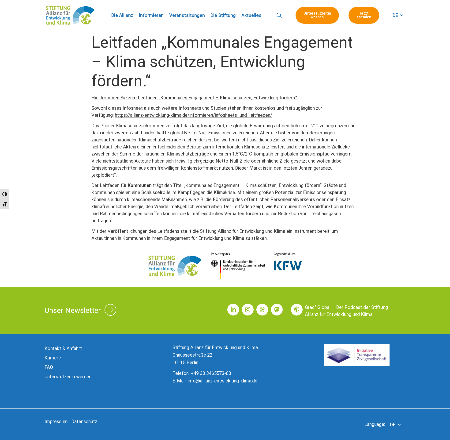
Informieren (151, 15)
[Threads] (262, 309)
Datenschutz (84, 421)
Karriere (53, 358)
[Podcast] (297, 309)
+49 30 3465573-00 (211, 373)
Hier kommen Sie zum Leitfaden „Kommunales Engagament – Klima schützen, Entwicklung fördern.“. (194, 98)
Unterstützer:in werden (68, 376)
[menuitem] (398, 15)
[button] (279, 15)
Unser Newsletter (73, 310)
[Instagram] (248, 309)
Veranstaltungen (187, 15)
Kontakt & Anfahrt (63, 348)
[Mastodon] (277, 309)
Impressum (56, 421)
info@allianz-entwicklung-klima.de (222, 381)
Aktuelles (251, 15)
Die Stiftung (223, 15)
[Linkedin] (233, 309)
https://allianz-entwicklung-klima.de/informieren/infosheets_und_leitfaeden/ (193, 115)
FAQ (49, 367)
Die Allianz (122, 15)
